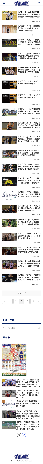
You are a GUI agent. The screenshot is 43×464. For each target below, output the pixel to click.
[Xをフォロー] (19, 435)
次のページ (21, 293)
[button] (39, 328)
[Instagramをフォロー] (24, 435)
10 (33, 301)
